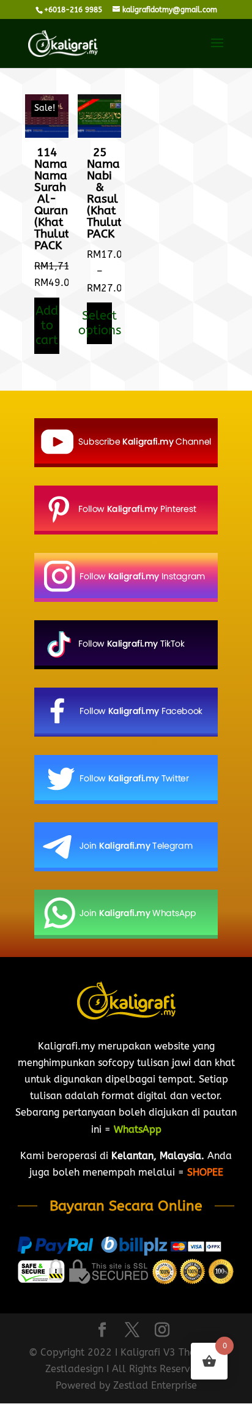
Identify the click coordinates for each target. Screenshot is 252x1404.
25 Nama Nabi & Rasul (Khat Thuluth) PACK (110, 193)
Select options (99, 323)
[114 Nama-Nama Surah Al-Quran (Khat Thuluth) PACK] (47, 134)
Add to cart (46, 325)
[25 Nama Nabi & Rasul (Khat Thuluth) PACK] (99, 134)
